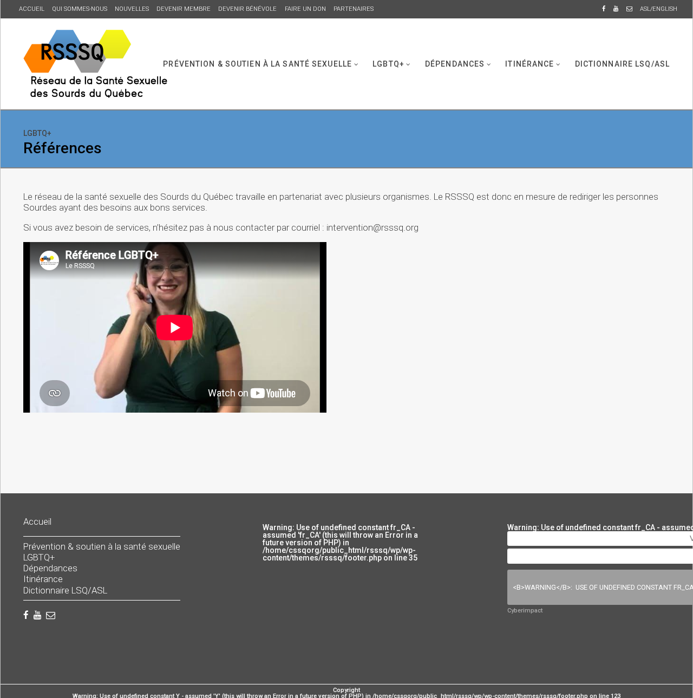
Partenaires (354, 8)
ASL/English (658, 8)
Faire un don (305, 8)
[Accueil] (95, 64)
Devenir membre (183, 8)
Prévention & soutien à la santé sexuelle (257, 63)
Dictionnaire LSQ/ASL (622, 63)
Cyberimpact (524, 610)
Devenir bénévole (247, 8)
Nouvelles (132, 8)
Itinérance (529, 63)
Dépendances (455, 63)
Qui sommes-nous (79, 8)
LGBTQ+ (388, 63)
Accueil (31, 8)
